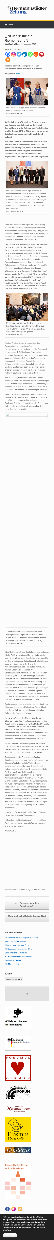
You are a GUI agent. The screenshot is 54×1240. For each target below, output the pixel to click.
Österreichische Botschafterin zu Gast (27, 917)
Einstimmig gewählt (13, 960)
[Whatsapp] (30, 54)
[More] (7, 59)
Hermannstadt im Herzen (15, 941)
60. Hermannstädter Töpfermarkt (18, 956)
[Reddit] (35, 54)
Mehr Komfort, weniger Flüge (17, 945)
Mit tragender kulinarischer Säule (18, 949)
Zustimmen (10, 1235)
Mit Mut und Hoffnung (14, 964)
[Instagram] (13, 54)
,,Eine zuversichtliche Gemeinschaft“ (27, 904)
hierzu (42, 1227)
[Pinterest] (41, 54)
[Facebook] (7, 54)
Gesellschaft (39, 889)
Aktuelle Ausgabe (25, 889)
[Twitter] (19, 54)
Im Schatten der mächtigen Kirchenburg (21, 937)
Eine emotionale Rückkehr (16, 952)
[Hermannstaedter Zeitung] (27, 10)
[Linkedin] (24, 54)
